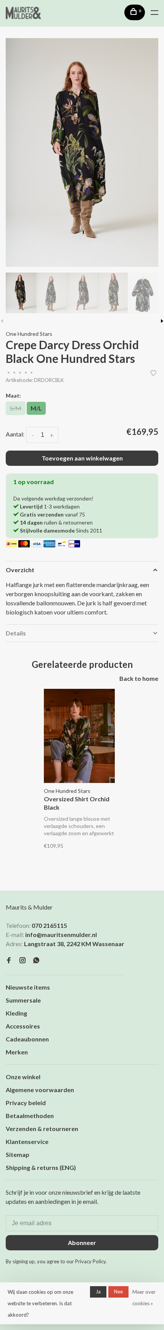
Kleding (16, 1013)
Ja (98, 1291)
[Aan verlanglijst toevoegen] (153, 373)
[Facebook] (9, 960)
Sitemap (17, 1154)
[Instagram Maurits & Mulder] (22, 960)
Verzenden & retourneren (42, 1128)
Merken (17, 1052)
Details (16, 633)
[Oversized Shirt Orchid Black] (79, 736)
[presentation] (21, 293)
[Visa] (37, 545)
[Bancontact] (62, 545)
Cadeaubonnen (27, 1039)
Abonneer (82, 1242)
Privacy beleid (26, 1102)
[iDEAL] (12, 545)
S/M (15, 408)
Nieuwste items (28, 987)
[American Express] (49, 545)
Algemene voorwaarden (40, 1089)
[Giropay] (74, 545)
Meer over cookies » (144, 1297)
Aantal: (15, 434)
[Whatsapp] (36, 960)
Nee (118, 1291)
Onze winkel (23, 1076)
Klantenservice (27, 1141)
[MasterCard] (24, 545)
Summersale (23, 1000)
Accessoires (23, 1026)
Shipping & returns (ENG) (41, 1167)
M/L (36, 408)
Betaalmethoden (30, 1115)
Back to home (138, 678)
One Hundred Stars (29, 333)
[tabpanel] (82, 152)
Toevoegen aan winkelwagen (82, 458)
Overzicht (20, 569)
